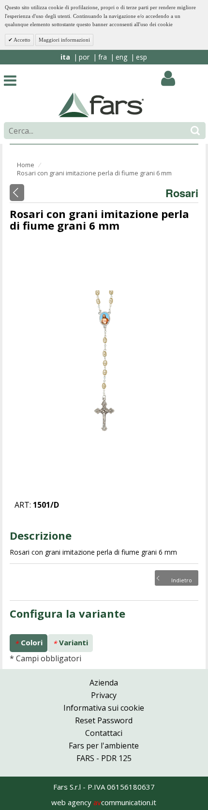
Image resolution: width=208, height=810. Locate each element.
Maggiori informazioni (64, 40)
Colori (29, 643)
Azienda (103, 682)
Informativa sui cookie (103, 707)
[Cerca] (195, 130)
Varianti (70, 643)
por (84, 57)
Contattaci (103, 733)
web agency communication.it (103, 802)
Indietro (181, 579)
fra (102, 57)
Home (25, 165)
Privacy (104, 695)
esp (141, 57)
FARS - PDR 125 (104, 758)
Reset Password (104, 720)
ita (65, 57)
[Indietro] (17, 192)
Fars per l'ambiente (104, 745)
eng (121, 57)
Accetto (21, 40)
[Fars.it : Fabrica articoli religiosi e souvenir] (101, 104)
